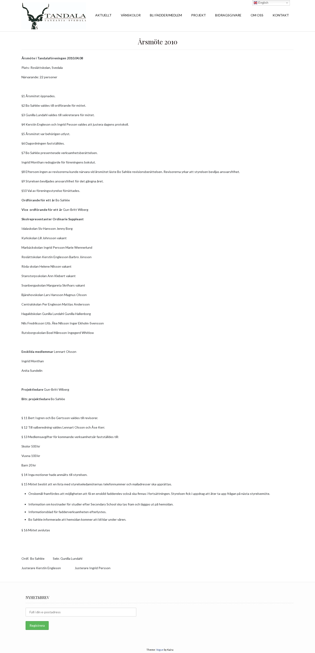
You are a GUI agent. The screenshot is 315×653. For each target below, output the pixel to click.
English (262, 2)
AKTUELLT (103, 15)
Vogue (159, 649)
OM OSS (257, 15)
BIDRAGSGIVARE (228, 15)
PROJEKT (198, 15)
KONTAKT (281, 15)
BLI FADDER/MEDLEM (166, 15)
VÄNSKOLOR (131, 15)
